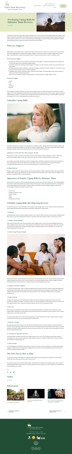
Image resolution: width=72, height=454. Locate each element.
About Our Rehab (37, 5)
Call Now (63, 6)
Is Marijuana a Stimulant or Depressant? (14, 411)
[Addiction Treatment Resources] (55, 5)
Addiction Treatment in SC (50, 3)
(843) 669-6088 (28, 433)
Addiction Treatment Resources (49, 5)
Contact (54, 7)
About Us (33, 433)
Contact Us (38, 433)
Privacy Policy (43, 433)
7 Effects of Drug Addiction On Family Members (55, 411)
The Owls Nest (10, 25)
